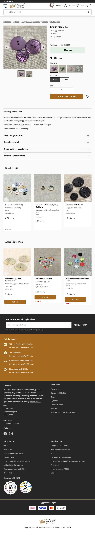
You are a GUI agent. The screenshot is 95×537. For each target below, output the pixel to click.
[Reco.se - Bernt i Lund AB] (52, 6)
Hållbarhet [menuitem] (7, 473)
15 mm (54, 79)
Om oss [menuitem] (6, 445)
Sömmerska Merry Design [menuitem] (13, 453)
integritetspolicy (38, 330)
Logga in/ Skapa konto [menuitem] (59, 445)
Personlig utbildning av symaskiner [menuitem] (17, 461)
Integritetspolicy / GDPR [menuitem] (60, 469)
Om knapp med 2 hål (12, 111)
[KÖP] (66, 96)
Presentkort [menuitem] (55, 465)
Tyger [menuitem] (53, 397)
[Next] (43, 47)
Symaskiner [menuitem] (55, 389)
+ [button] (70, 90)
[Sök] (88, 12)
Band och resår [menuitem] (57, 404)
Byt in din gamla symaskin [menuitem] (13, 465)
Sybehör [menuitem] (54, 401)
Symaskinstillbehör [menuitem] (58, 393)
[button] (5, 5)
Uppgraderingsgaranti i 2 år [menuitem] (14, 469)
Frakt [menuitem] (53, 453)
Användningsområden (13, 135)
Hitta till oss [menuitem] (8, 449)
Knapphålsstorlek (11, 142)
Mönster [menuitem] (54, 408)
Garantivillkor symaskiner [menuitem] (61, 457)
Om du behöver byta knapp (15, 149)
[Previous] (7, 47)
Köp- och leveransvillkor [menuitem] (60, 449)
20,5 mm (64, 79)
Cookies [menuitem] (54, 473)
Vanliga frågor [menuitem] (8, 457)
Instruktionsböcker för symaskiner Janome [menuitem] (68, 461)
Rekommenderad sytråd (14, 155)
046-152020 (10, 1)
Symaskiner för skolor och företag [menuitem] (64, 412)
